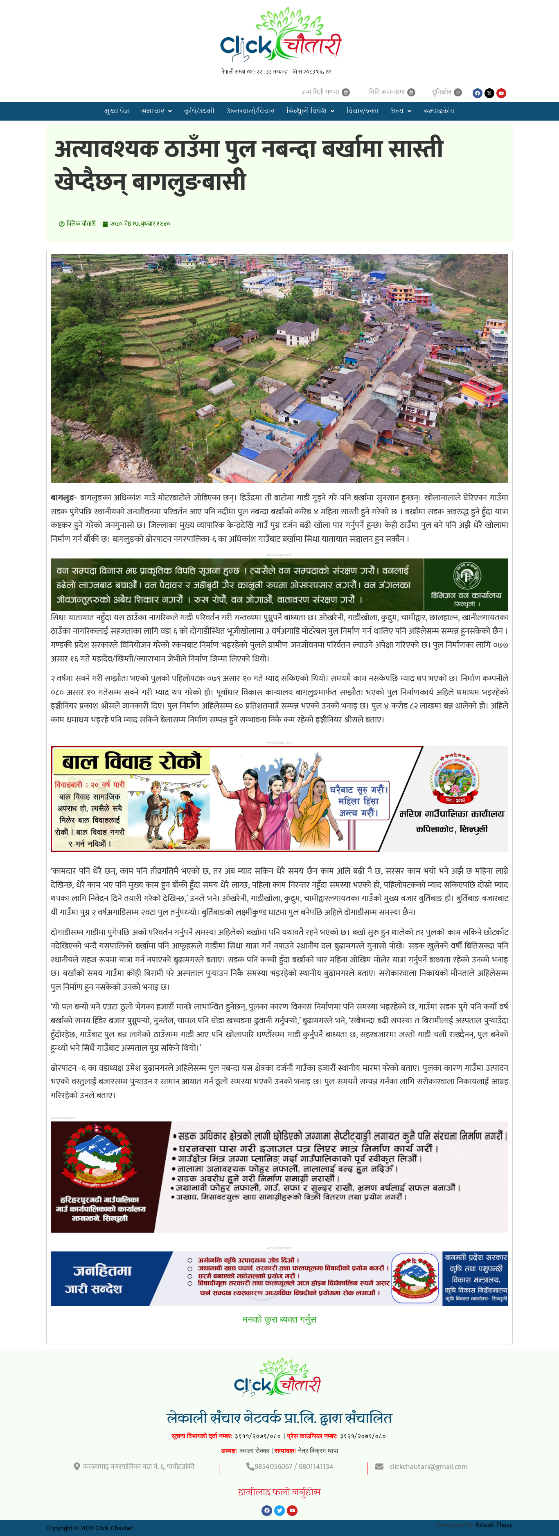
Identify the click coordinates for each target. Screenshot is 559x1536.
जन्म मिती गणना (320, 92)
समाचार (152, 111)
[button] (156, 111)
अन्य (396, 111)
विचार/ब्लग (362, 111)
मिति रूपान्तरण (387, 92)
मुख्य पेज (116, 111)
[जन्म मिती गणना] (346, 92)
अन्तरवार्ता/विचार (250, 111)
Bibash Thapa (494, 1525)
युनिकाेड (441, 92)
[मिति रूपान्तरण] (411, 92)
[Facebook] (477, 93)
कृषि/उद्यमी (199, 111)
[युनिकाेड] (458, 92)
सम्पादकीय (439, 111)
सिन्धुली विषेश (306, 111)
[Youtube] (501, 93)
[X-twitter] (489, 93)
